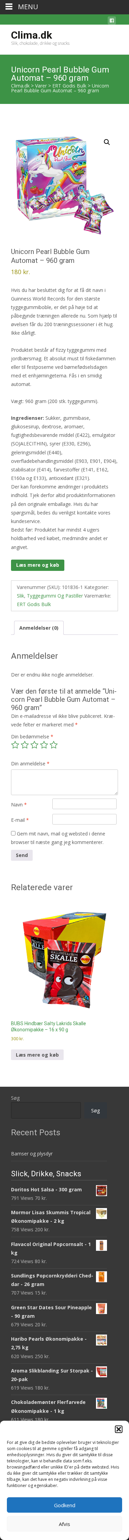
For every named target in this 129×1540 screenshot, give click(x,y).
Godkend (64, 1505)
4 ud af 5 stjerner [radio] (44, 745)
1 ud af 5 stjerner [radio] (15, 745)
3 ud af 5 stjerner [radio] (34, 745)
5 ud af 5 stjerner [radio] (54, 745)
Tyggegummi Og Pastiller (55, 595)
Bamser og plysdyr (32, 1153)
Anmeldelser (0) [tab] (38, 628)
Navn (19, 804)
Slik (20, 595)
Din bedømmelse (32, 736)
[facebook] (112, 21)
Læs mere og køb (37, 565)
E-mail (20, 820)
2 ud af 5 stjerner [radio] (25, 745)
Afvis (64, 1524)
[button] (118, 1429)
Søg (15, 1098)
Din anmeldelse (30, 763)
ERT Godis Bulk (34, 604)
